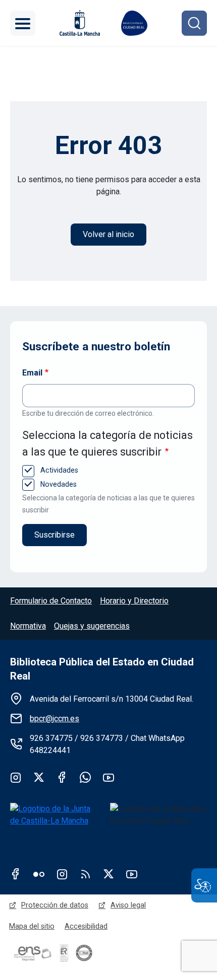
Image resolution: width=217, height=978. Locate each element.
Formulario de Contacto (51, 601)
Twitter (38, 777)
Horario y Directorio (134, 601)
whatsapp (85, 777)
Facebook (62, 777)
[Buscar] (194, 23)
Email (32, 373)
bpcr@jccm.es (54, 718)
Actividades (58, 470)
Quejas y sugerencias (92, 626)
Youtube (108, 777)
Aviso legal (128, 905)
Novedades (57, 484)
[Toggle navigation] (22, 23)
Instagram (15, 777)
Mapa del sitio (32, 926)
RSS (85, 873)
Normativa (28, 626)
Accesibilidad (86, 926)
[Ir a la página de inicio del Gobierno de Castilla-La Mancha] (79, 23)
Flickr (38, 873)
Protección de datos (54, 905)
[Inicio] (134, 23)
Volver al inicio (108, 234)
